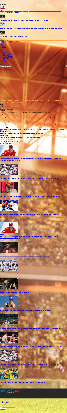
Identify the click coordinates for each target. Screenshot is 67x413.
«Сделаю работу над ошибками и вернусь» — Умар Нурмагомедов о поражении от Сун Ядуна (30, 346)
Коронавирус (6, 55)
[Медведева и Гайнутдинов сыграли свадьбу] (2, 34)
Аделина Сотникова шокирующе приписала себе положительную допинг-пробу (20, 137)
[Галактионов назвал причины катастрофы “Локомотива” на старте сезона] (2, 18)
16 (0, 259)
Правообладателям (6, 403)
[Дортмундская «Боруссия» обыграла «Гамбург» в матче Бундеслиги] (9, 378)
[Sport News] (9, 2)
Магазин (4, 44)
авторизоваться (21, 141)
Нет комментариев (13, 108)
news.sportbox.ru (8, 126)
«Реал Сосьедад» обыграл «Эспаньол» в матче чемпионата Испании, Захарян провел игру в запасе (31, 28)
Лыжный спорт (7, 58)
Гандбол (5, 60)
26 (0, 385)
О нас (3, 401)
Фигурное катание (8, 56)
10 (0, 163)
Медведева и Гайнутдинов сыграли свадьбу (14, 36)
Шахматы (6, 61)
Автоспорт (4, 52)
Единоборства (5, 48)
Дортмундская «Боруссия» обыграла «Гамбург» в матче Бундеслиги (22, 382)
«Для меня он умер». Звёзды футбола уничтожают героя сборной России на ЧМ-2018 (21, 133)
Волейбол (4, 49)
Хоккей (4, 46)
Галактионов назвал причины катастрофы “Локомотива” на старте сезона (24, 20)
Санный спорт (7, 59)
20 (0, 277)
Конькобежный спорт (8, 57)
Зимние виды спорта (8, 54)
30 (0, 331)
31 (0, 349)
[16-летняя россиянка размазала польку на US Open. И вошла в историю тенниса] (9, 306)
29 (0, 181)
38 (0, 199)
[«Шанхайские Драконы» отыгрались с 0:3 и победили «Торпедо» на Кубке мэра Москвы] (9, 211)
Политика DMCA (5, 402)
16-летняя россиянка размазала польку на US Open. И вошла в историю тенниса (26, 310)
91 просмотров (3, 108)
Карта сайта (4, 404)
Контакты (4, 406)
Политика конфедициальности (8, 407)
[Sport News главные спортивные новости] (10, 393)
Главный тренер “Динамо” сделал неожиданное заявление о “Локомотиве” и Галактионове (30, 328)
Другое (3, 53)
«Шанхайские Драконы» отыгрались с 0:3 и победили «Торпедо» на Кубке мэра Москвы (29, 214)
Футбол (4, 45)
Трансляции (6, 62)
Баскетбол (4, 47)
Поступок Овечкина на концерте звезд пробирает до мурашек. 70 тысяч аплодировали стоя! (30, 196)
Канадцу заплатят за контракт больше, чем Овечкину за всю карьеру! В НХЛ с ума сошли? (29, 178)
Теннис (4, 51)
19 (0, 295)
